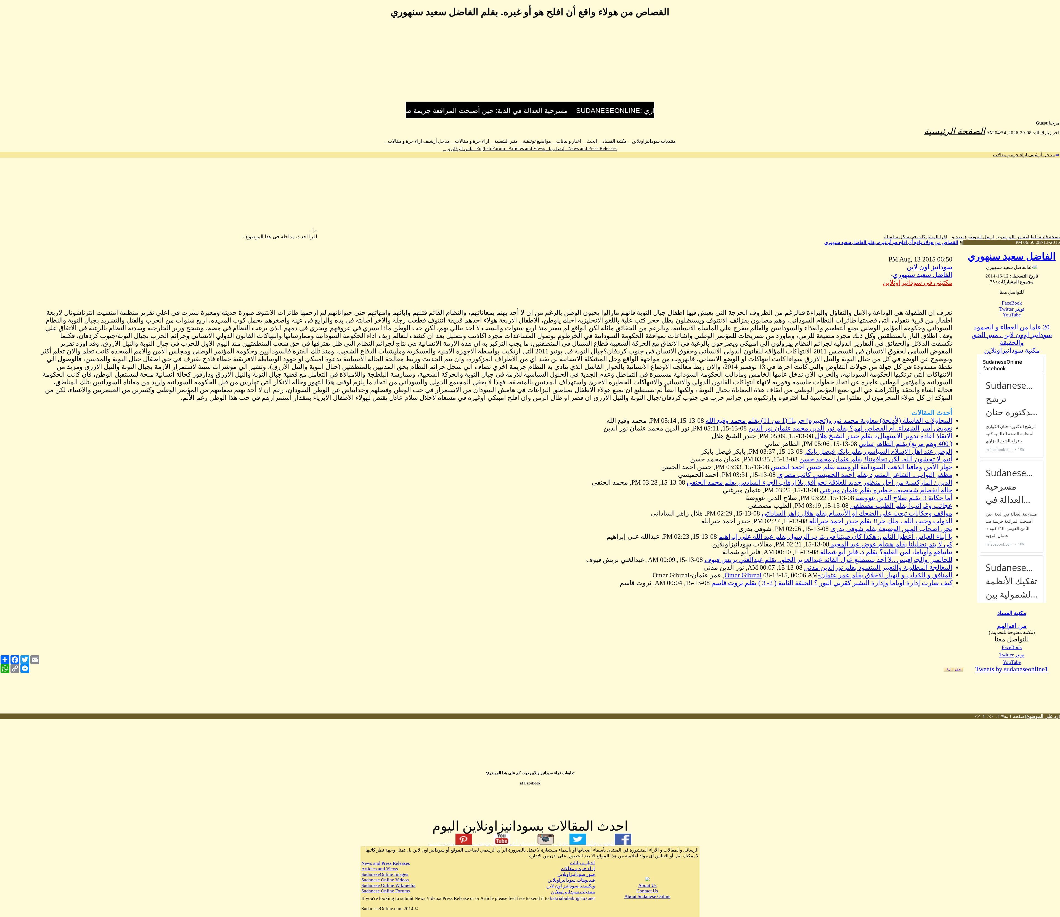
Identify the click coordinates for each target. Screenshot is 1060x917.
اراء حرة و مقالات (470, 141)
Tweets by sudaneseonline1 (1011, 669)
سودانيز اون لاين (929, 267)
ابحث (590, 141)
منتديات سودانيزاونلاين (652, 141)
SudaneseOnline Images (384, 874)
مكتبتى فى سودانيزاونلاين (917, 282)
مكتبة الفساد (613, 141)
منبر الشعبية (504, 141)
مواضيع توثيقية (535, 141)
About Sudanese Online (647, 896)
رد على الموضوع (1042, 716)
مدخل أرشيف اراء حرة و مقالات (417, 141)
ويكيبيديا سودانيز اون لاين (570, 886)
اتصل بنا (555, 148)
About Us (647, 885)
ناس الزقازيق (458, 148)
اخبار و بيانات (567, 141)
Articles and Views (525, 148)
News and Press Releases (591, 148)
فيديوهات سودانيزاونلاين (571, 880)
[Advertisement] (530, 63)
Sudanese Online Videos (385, 879)
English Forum (489, 148)
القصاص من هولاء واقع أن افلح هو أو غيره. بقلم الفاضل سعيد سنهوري (891, 242)
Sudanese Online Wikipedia (388, 885)
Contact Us (647, 891)
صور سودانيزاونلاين (576, 874)
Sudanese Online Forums (385, 891)
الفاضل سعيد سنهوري (1012, 256)
